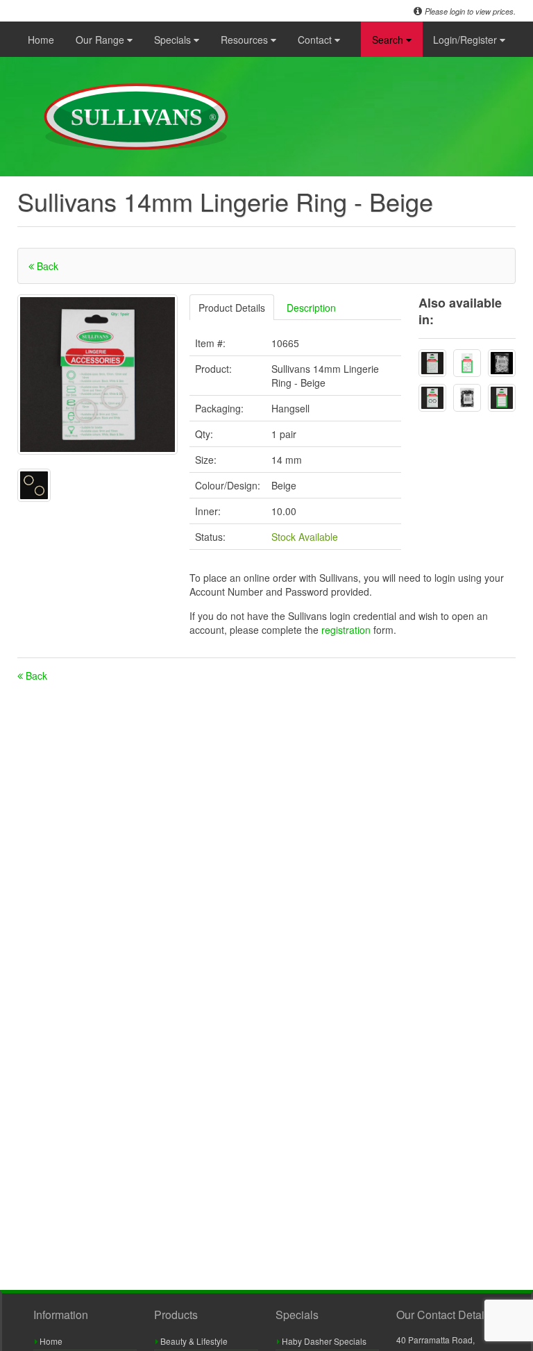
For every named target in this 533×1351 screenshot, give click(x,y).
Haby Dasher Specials (323, 1341)
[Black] (432, 398)
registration (347, 630)
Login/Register (466, 40)
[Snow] (502, 398)
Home (41, 40)
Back (46, 266)
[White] (432, 363)
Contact (316, 40)
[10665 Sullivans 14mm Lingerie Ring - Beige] (97, 374)
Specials (174, 40)
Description (311, 307)
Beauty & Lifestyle (193, 1341)
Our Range (101, 40)
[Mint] (467, 363)
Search (389, 40)
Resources (246, 40)
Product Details (231, 307)
